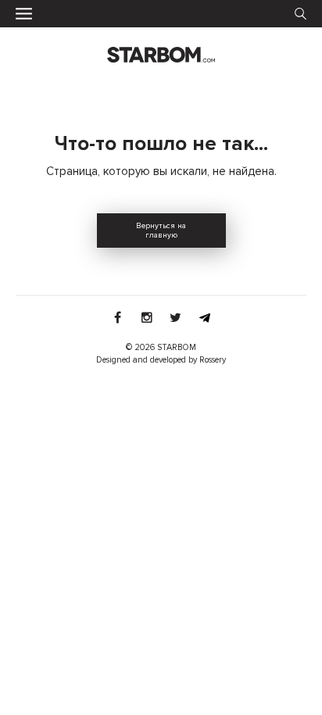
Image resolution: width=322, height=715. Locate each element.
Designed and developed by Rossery (161, 360)
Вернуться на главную (161, 230)
